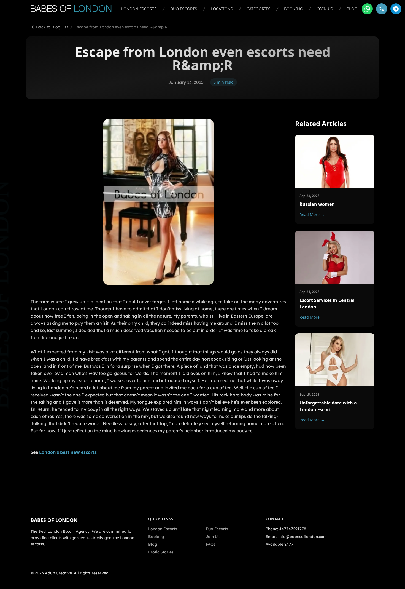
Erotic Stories (161, 552)
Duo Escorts (183, 8)
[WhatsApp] (367, 8)
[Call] (381, 8)
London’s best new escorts (68, 452)
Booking (293, 8)
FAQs (210, 544)
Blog (352, 8)
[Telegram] (395, 8)
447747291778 (292, 528)
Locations (222, 8)
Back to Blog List (52, 27)
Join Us (325, 8)
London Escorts (139, 8)
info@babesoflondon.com (302, 536)
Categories (259, 8)
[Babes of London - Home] (74, 9)
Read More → (312, 214)
